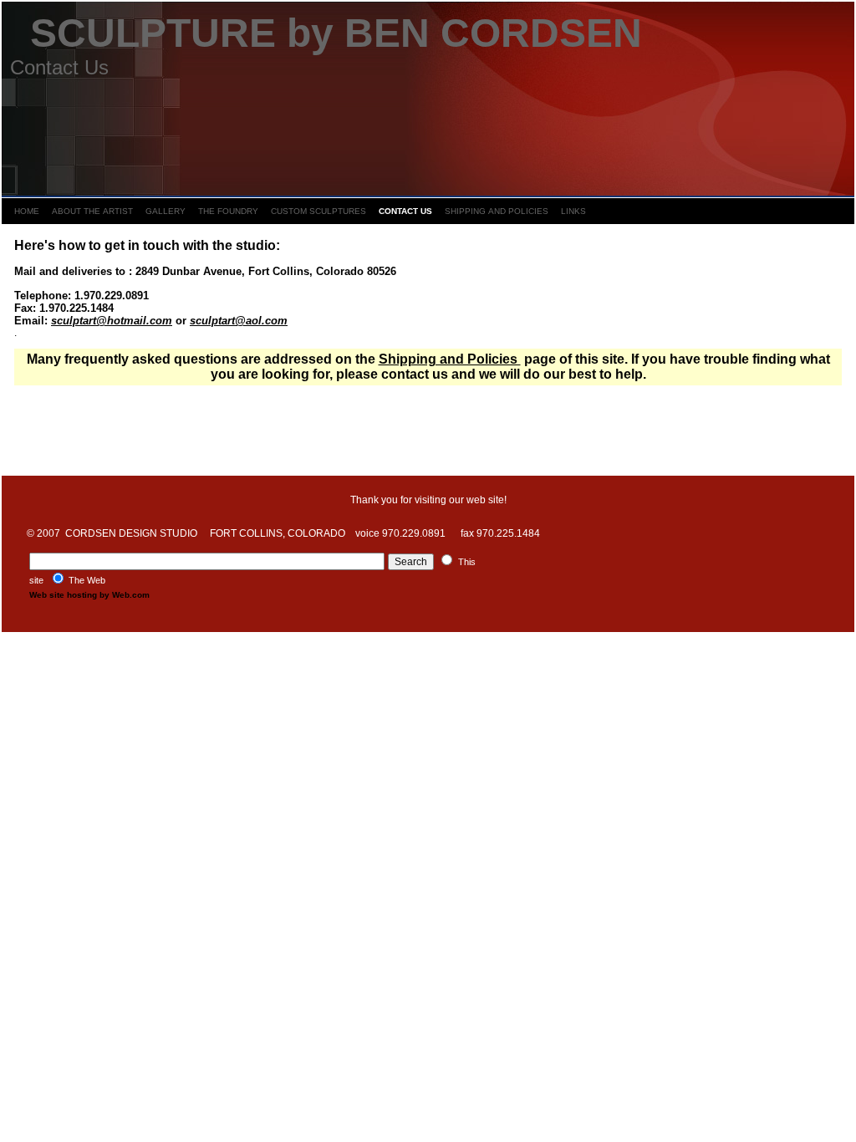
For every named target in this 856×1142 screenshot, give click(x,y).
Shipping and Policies (496, 211)
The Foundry (228, 211)
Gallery (165, 211)
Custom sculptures (318, 211)
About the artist (92, 211)
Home (26, 211)
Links (573, 211)
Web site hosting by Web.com (89, 594)
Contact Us (405, 211)
